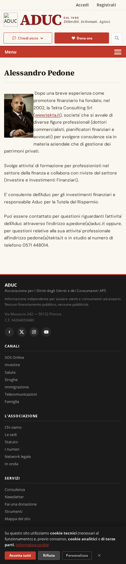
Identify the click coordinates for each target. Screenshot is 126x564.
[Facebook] (9, 332)
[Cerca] (116, 38)
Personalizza (77, 555)
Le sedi (11, 434)
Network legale (18, 456)
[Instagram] (34, 332)
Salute (10, 372)
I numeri (12, 449)
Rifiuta (49, 555)
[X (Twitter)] (21, 332)
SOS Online (14, 357)
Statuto (11, 441)
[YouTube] (46, 332)
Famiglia (12, 401)
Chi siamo (13, 427)
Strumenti (13, 511)
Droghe (11, 379)
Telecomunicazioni (21, 394)
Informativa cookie (32, 544)
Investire (12, 364)
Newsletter (14, 496)
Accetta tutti (20, 555)
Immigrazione (17, 387)
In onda (11, 463)
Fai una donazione (21, 504)
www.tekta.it (47, 115)
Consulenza (15, 489)
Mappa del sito (17, 518)
